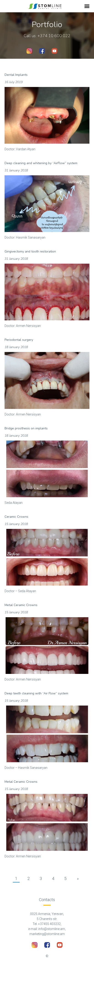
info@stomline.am (51, 929)
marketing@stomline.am (47, 934)
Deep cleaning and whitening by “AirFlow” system (41, 163)
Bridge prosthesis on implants (26, 428)
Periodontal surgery (19, 340)
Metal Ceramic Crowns (21, 605)
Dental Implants (16, 75)
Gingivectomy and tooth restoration (30, 251)
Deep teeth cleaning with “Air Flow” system (36, 693)
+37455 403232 (49, 924)
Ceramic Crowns (16, 517)
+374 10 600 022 (53, 35)
